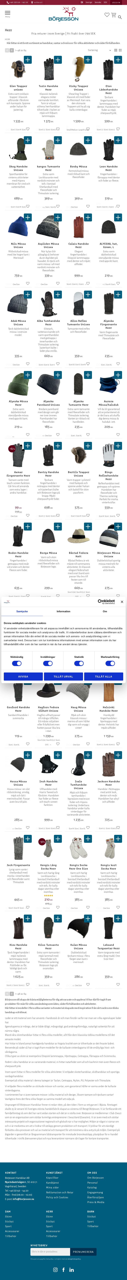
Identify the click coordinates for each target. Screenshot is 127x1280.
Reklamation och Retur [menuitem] (59, 1192)
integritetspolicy (74, 1259)
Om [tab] (105, 611)
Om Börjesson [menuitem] (95, 1177)
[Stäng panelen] (122, 602)
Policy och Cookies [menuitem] (57, 1197)
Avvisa (23, 676)
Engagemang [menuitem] (95, 1192)
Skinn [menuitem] (8, 1216)
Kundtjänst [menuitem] (52, 1182)
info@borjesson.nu (23, 1199)
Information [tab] (63, 611)
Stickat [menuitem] (9, 1221)
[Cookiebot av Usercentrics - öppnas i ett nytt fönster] (100, 601)
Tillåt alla (103, 676)
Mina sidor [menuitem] (52, 1187)
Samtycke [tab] (22, 611)
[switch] (48, 663)
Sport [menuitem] (8, 1226)
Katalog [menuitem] (92, 1187)
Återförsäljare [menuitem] (95, 1197)
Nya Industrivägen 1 (15, 1182)
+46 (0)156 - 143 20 (18, 2)
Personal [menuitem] (92, 1182)
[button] (7, 15)
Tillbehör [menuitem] (10, 1236)
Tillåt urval (63, 676)
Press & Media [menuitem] (96, 1202)
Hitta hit (38, 2)
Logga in (116, 2)
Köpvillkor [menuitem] (52, 1177)
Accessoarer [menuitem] (12, 1231)
